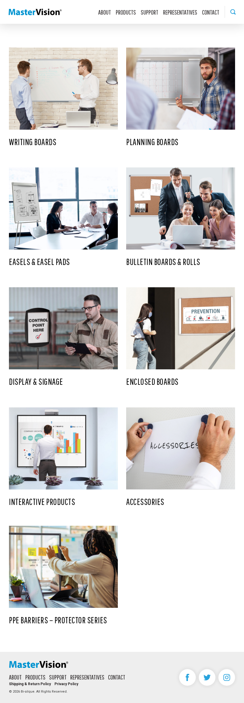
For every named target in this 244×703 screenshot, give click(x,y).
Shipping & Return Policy (30, 684)
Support (149, 12)
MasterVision (35, 11)
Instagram (226, 677)
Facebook (187, 677)
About (104, 12)
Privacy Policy (66, 684)
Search (233, 12)
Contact (210, 12)
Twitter (207, 677)
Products (126, 12)
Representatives (180, 12)
